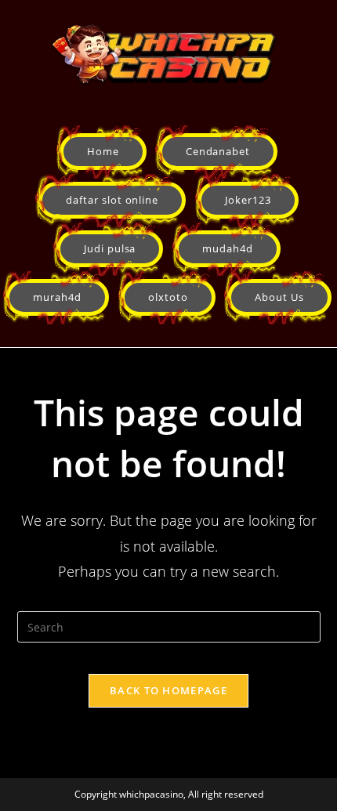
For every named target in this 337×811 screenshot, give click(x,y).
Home (103, 151)
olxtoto (168, 297)
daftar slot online (112, 200)
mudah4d (227, 248)
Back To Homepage (168, 690)
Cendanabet (218, 151)
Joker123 (248, 200)
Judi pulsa (110, 248)
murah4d (57, 297)
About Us (279, 297)
